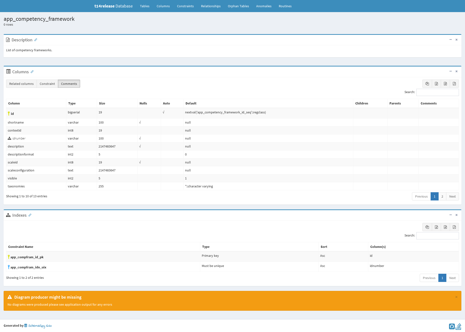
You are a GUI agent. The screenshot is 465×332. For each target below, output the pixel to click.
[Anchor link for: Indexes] (29, 215)
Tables (146, 6)
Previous (421, 196)
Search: (409, 92)
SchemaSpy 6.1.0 (39, 325)
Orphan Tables (238, 6)
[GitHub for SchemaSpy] (452, 327)
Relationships (211, 6)
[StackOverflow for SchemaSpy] (458, 327)
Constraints (185, 6)
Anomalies (263, 6)
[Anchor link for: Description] (34, 39)
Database (113, 6)
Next (452, 196)
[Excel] (436, 84)
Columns (163, 6)
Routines (285, 6)
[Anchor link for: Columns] (31, 71)
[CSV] (445, 84)
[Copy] (427, 84)
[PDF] (454, 84)
